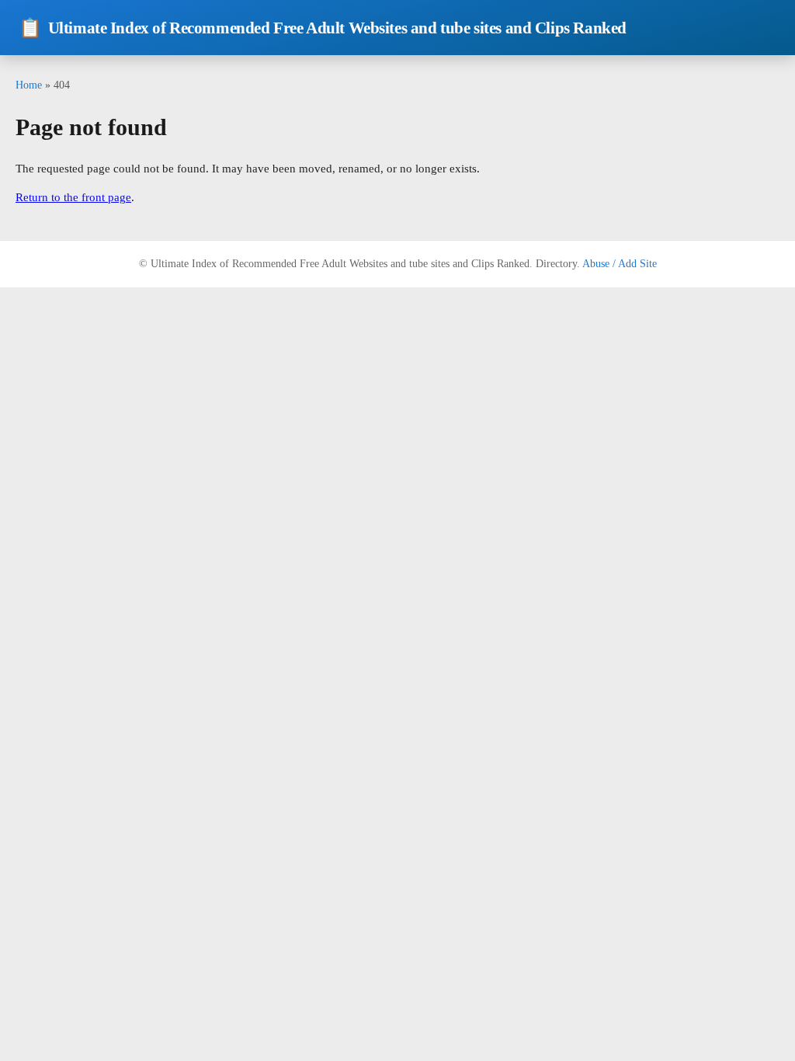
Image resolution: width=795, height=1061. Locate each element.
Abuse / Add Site (619, 264)
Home (29, 84)
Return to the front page (73, 197)
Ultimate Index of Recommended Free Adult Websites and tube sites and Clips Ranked (323, 28)
